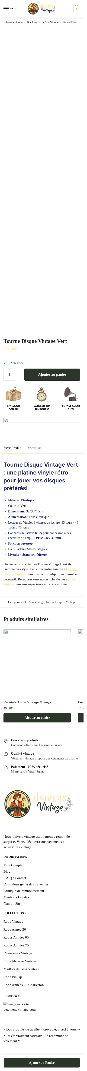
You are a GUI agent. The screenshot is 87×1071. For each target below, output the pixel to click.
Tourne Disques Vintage (61, 602)
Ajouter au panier (52, 374)
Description (34, 448)
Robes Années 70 (16, 945)
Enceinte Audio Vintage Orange (27, 702)
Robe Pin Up (12, 977)
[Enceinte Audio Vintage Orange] (37, 663)
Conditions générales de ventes (25, 884)
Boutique (32, 22)
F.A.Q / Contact (14, 878)
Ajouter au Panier (42, 1062)
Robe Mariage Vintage (19, 961)
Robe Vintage (13, 921)
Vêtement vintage (13, 22)
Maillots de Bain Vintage (21, 969)
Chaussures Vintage (17, 953)
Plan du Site (12, 903)
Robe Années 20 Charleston (23, 985)
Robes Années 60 (16, 937)
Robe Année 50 (14, 929)
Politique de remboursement (23, 891)
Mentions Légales (16, 897)
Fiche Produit (12, 448)
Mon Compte (13, 865)
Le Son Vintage (50, 22)
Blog (6, 871)
